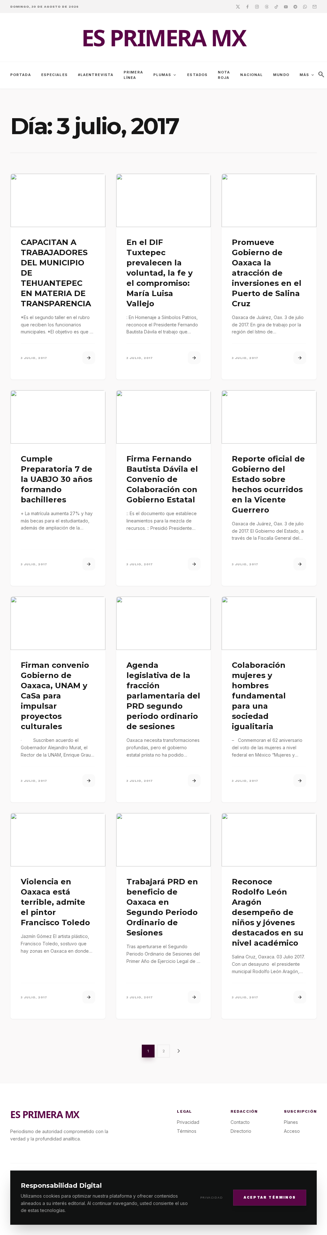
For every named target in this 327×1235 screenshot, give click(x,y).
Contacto (240, 1122)
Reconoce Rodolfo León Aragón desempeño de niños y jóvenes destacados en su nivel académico (267, 912)
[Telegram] (295, 6)
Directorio (241, 1131)
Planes (291, 1122)
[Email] (314, 6)
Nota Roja (224, 75)
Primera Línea (133, 75)
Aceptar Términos (270, 1197)
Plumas (165, 75)
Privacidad (211, 1197)
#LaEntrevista (95, 74)
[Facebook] (247, 6)
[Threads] (266, 6)
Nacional (251, 74)
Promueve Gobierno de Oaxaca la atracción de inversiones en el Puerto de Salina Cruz (266, 273)
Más (307, 75)
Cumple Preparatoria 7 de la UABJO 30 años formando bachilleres (56, 479)
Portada (20, 74)
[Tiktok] (276, 6)
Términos (186, 1131)
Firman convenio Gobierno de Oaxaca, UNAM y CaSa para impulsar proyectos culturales (55, 695)
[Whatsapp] (305, 6)
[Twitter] (238, 6)
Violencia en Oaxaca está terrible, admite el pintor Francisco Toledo (55, 902)
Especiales (54, 74)
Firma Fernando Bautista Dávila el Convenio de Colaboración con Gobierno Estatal (162, 479)
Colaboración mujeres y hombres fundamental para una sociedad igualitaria (259, 695)
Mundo (281, 74)
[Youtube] (286, 6)
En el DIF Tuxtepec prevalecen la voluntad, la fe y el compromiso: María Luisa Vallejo (159, 273)
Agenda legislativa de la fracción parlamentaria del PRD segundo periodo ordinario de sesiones (163, 695)
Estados (197, 74)
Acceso (292, 1131)
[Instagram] (257, 6)
